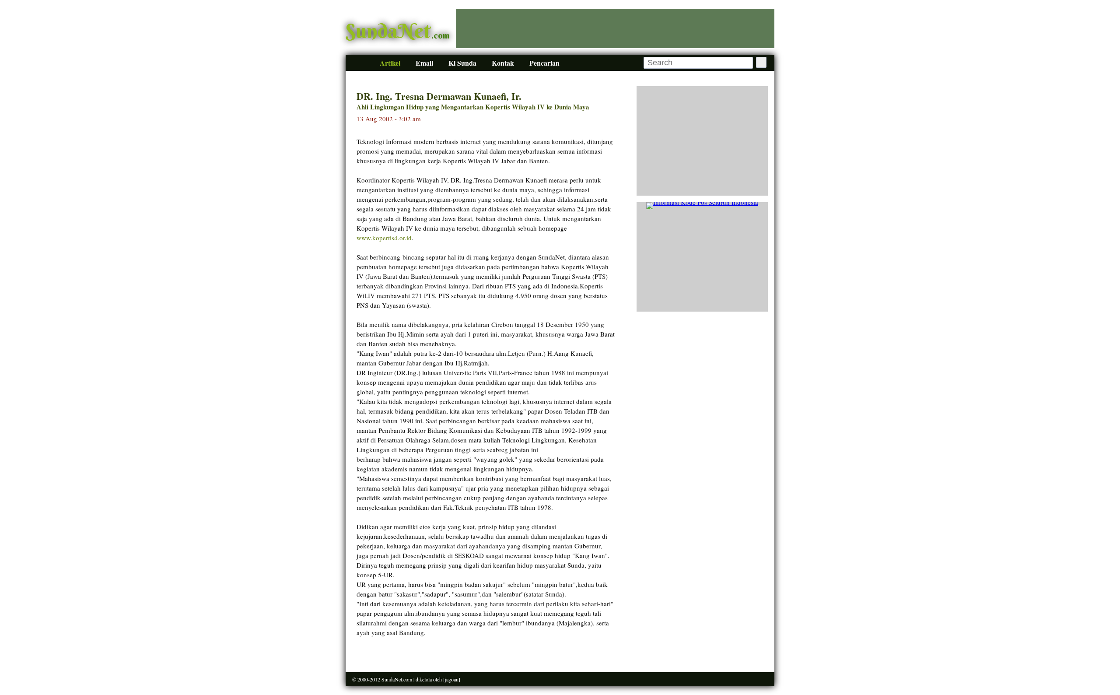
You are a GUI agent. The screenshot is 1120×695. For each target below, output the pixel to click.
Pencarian (544, 63)
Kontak (503, 63)
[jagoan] (451, 679)
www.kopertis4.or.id (384, 237)
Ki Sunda (462, 63)
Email (424, 63)
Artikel (390, 63)
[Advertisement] (615, 28)
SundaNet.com (397, 679)
